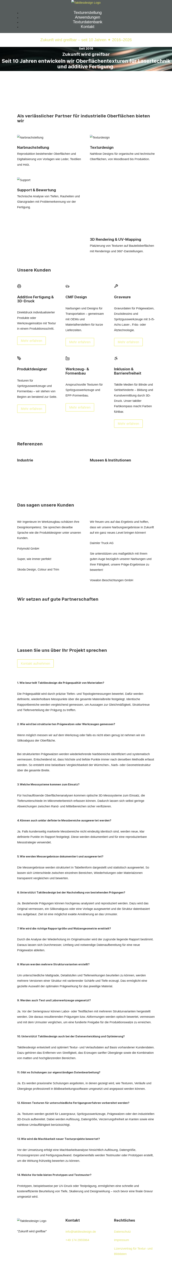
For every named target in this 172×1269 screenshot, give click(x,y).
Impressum (121, 1240)
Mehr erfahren (31, 341)
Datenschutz (122, 1231)
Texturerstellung (88, 12)
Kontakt (87, 26)
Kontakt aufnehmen (35, 663)
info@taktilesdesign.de (81, 1231)
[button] (86, 1266)
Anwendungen (87, 17)
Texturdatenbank (87, 22)
